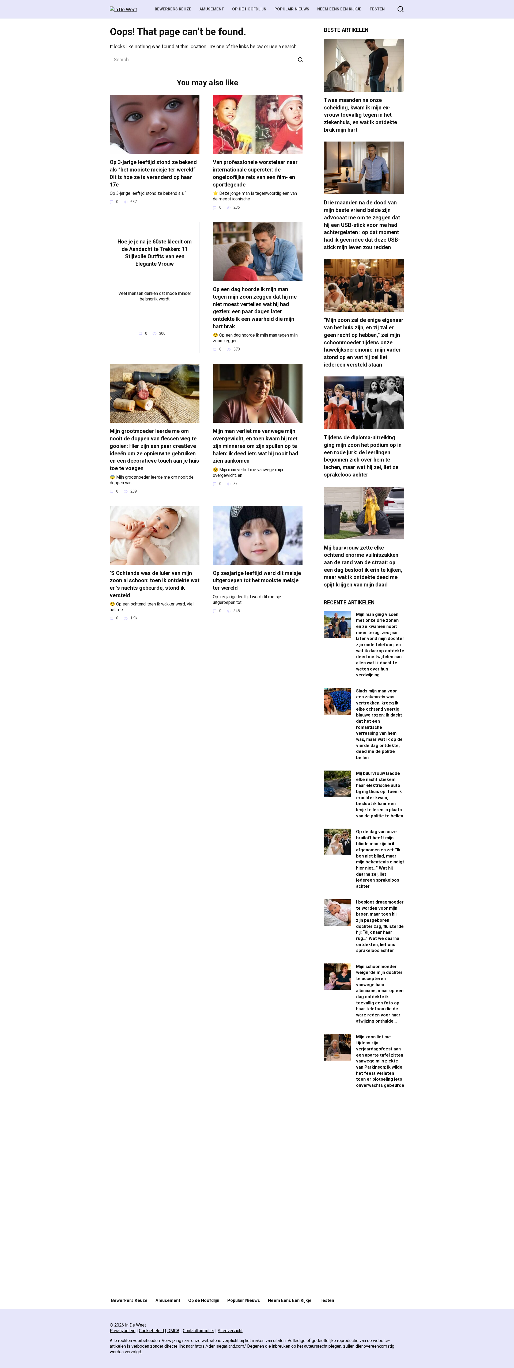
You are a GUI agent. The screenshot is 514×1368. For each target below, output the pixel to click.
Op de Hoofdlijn (249, 9)
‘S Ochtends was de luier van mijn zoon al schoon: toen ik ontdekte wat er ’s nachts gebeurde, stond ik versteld (154, 584)
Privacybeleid (122, 1330)
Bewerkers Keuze (173, 9)
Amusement (211, 9)
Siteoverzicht (230, 1330)
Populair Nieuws (291, 9)
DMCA (173, 1330)
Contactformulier (198, 1330)
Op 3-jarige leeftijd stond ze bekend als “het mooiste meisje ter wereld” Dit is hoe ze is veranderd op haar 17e (153, 173)
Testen (377, 9)
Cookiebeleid (151, 1330)
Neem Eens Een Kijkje (339, 9)
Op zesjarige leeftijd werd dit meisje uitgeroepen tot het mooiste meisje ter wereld (257, 580)
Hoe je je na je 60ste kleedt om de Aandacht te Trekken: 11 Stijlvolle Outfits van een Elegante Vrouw (155, 253)
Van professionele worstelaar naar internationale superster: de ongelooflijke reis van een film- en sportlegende (255, 173)
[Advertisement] (364, 1194)
